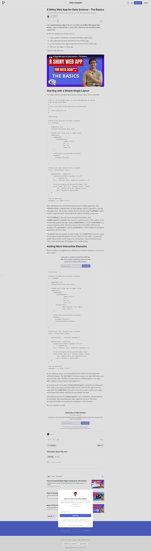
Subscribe (75, 515)
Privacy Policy (87, 520)
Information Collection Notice (75, 520)
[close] (90, 492)
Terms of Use (83, 519)
